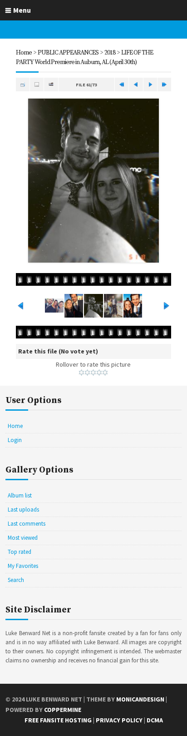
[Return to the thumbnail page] (23, 84)
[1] (81, 372)
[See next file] (150, 84)
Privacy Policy (119, 720)
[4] (99, 372)
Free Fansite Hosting (58, 720)
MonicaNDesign (140, 699)
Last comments (26, 523)
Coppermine (62, 710)
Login (15, 440)
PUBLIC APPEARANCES (68, 53)
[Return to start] (121, 84)
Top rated (19, 552)
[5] (105, 372)
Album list (20, 495)
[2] (87, 372)
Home (24, 53)
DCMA (155, 720)
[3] (93, 372)
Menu (22, 10)
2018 (109, 53)
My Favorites (23, 566)
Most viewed (23, 538)
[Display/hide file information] (37, 84)
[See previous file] (136, 84)
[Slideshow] (51, 84)
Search (16, 580)
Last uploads (23, 509)
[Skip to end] (164, 84)
